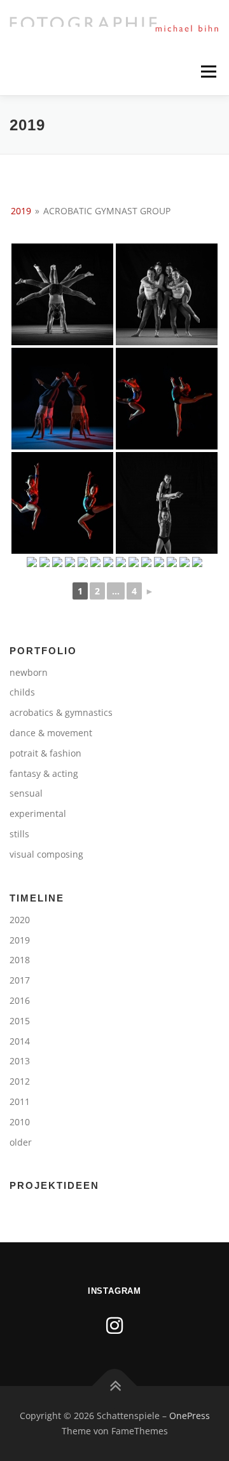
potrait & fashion (45, 753)
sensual (26, 793)
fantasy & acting (44, 773)
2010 (20, 1122)
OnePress (189, 1416)
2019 (21, 211)
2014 (20, 1041)
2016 (20, 1000)
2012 (20, 1081)
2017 (20, 980)
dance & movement (51, 733)
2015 (20, 1021)
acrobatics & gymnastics (61, 712)
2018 (20, 960)
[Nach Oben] (114, 1386)
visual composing (46, 854)
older (21, 1142)
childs (22, 692)
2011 (20, 1101)
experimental (38, 813)
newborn (29, 672)
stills (19, 834)
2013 (20, 1061)
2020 (20, 920)
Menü (207, 71)
